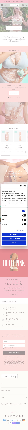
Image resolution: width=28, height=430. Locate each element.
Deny (14, 243)
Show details (20, 230)
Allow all (14, 234)
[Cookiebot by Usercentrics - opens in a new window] (20, 186)
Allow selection (14, 238)
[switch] (24, 215)
